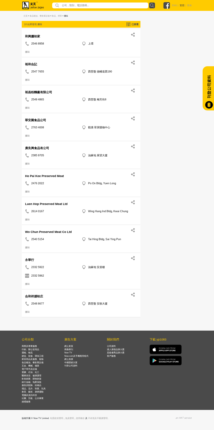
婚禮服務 (26, 401)
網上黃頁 (68, 346)
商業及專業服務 (29, 346)
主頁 (25, 16)
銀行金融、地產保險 (31, 382)
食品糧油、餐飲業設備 (40, 16)
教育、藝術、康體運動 (32, 392)
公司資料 (111, 346)
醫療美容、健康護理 (31, 375)
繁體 (182, 5)
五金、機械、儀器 (30, 365)
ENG (174, 5)
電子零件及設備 (29, 369)
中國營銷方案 (70, 362)
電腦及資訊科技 (29, 395)
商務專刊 (68, 349)
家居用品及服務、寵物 (32, 359)
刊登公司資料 (70, 365)
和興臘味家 (32, 36)
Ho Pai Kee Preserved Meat (44, 176)
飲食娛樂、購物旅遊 (31, 378)
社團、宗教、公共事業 (32, 398)
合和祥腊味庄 (34, 296)
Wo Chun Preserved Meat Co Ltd (48, 232)
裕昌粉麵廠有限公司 (38, 92)
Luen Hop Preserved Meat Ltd (46, 204)
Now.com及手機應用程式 (76, 356)
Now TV (68, 352)
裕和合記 (31, 64)
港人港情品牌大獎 (115, 349)
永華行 (29, 260)
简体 (189, 5)
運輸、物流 (27, 352)
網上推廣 (68, 359)
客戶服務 (111, 356)
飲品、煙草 (57, 16)
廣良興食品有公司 (37, 148)
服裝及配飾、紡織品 (31, 385)
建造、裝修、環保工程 (32, 356)
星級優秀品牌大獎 (115, 352)
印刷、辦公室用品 (30, 349)
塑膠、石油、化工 (30, 372)
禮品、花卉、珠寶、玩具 (34, 388)
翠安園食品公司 (35, 120)
